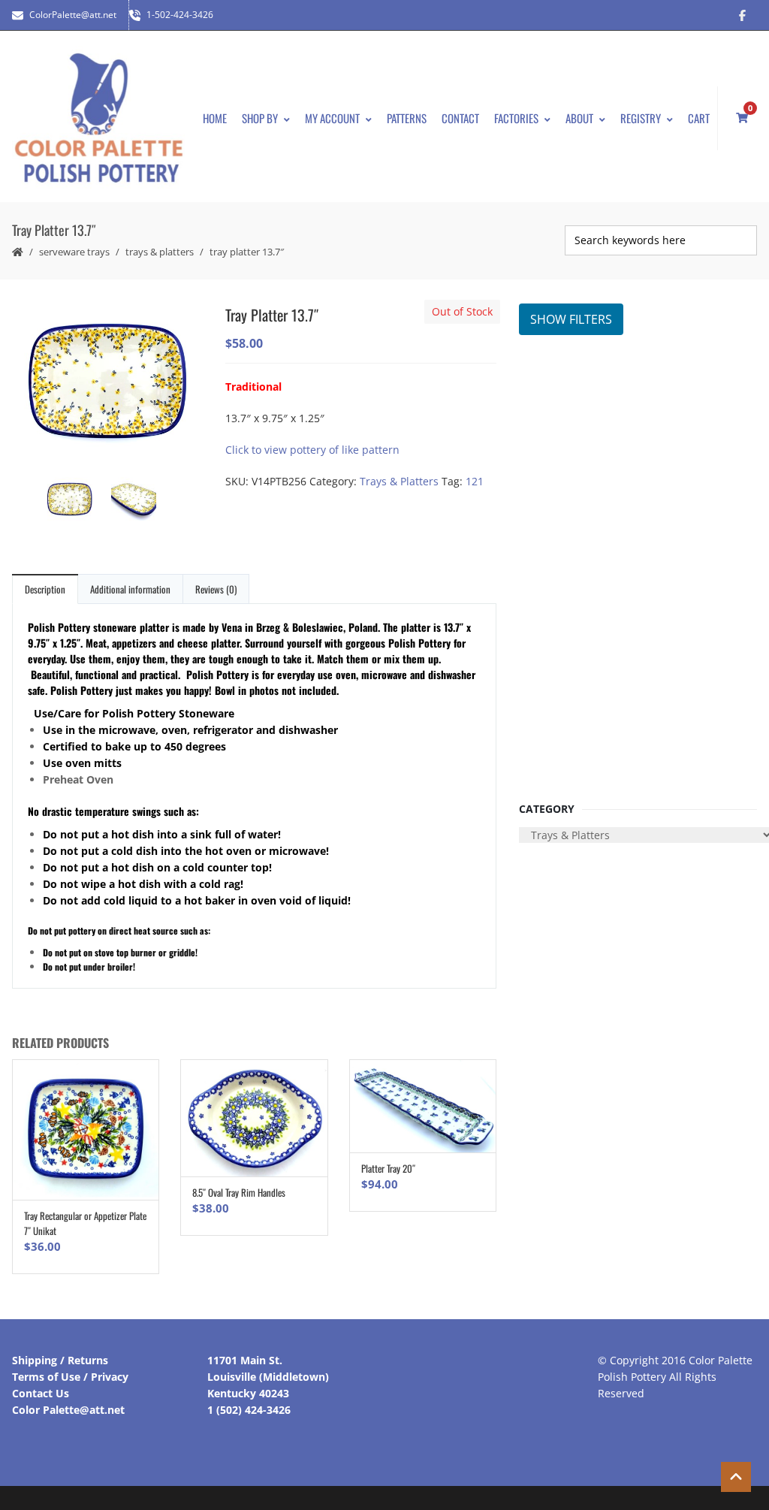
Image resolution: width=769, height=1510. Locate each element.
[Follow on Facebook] (742, 15)
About (579, 118)
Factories (516, 118)
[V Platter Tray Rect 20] (140, 501)
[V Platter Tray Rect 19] (108, 383)
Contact (460, 118)
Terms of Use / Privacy (70, 1377)
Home (215, 118)
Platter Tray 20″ (388, 1168)
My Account (332, 118)
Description (45, 588)
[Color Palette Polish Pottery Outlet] (98, 118)
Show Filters (571, 319)
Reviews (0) (216, 588)
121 (475, 481)
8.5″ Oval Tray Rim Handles (238, 1192)
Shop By (260, 118)
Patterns (407, 118)
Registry (640, 118)
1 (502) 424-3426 (249, 1410)
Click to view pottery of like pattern (312, 449)
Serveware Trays (74, 251)
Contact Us (40, 1393)
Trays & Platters (159, 251)
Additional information (130, 588)
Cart (699, 118)
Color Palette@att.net (68, 1410)
